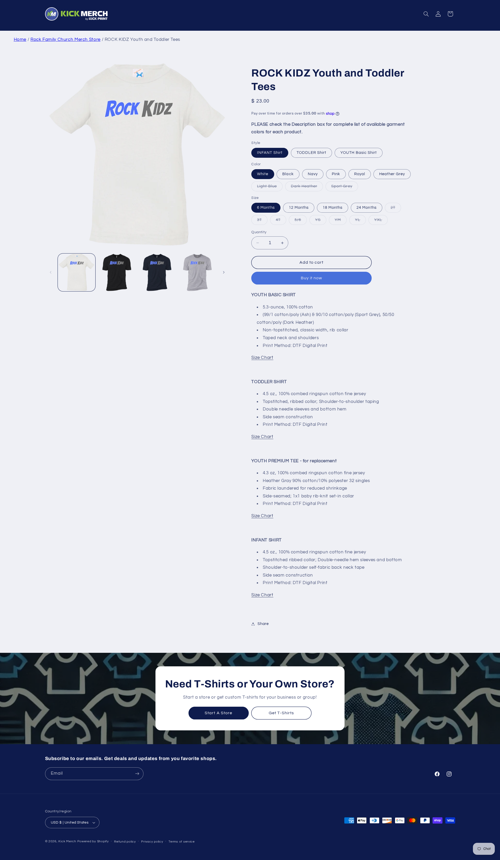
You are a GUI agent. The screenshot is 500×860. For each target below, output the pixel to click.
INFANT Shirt (270, 153)
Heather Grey (392, 174)
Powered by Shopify (93, 841)
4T (281, 221)
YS (320, 221)
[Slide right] (223, 272)
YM (341, 221)
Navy (313, 174)
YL (360, 221)
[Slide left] (51, 272)
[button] (426, 14)
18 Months (332, 208)
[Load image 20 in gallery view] (157, 272)
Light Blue (270, 187)
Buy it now (311, 278)
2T (396, 209)
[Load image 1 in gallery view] (76, 272)
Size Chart (262, 357)
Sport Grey (344, 187)
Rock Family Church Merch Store (65, 39)
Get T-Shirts (281, 713)
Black (287, 174)
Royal (359, 174)
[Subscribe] (137, 773)
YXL (381, 221)
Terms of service (181, 841)
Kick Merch (67, 841)
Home (20, 39)
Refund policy (125, 841)
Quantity (258, 232)
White (262, 174)
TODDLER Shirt (312, 153)
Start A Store (218, 713)
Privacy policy (152, 841)
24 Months (366, 208)
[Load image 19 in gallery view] (116, 272)
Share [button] (263, 624)
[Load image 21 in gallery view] (197, 272)
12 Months (299, 208)
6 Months (265, 208)
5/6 (301, 221)
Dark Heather (307, 187)
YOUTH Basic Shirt (358, 153)
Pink (336, 174)
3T (262, 221)
